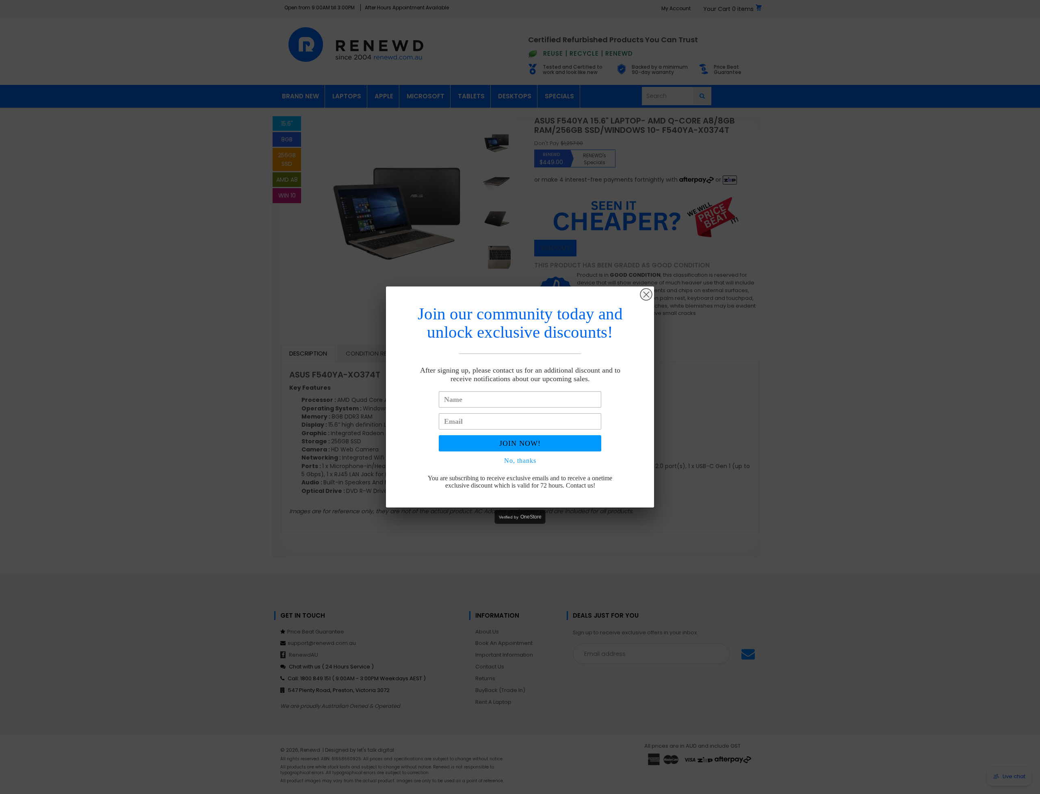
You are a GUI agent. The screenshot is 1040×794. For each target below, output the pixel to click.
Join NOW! (520, 443)
